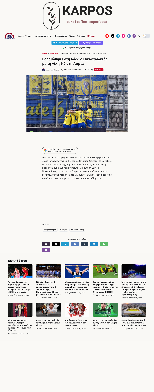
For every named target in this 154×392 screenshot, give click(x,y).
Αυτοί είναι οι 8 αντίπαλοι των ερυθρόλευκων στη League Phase (77, 322)
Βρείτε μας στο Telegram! (66, 43)
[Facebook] (129, 36)
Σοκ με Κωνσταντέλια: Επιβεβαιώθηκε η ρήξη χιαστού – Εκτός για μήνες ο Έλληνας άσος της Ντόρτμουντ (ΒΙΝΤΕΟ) (105, 287)
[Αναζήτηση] (139, 36)
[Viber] (134, 36)
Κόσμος (72, 36)
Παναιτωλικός (77, 230)
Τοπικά (28, 36)
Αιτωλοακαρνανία (43, 36)
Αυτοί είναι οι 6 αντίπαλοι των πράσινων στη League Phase (105, 322)
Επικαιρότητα (61, 36)
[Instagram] (123, 36)
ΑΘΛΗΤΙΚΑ (99, 70)
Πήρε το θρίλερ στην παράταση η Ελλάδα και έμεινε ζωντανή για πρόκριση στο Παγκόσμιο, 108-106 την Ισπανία (20, 287)
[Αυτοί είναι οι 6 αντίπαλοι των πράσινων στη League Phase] (105, 310)
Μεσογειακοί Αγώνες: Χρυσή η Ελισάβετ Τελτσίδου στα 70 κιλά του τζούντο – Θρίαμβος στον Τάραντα (20, 325)
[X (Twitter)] (56, 244)
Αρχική (21, 36)
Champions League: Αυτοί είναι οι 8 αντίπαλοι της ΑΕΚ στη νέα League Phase (134, 322)
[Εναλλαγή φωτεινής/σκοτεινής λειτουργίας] (146, 36)
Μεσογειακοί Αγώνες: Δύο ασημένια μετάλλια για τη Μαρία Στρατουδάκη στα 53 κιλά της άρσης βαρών (77, 286)
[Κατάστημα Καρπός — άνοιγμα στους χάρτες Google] (77, 15)
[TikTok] (112, 36)
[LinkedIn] (94, 244)
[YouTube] (107, 36)
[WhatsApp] (104, 244)
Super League (50, 230)
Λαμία (63, 230)
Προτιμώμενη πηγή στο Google (78, 48)
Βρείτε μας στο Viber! (92, 43)
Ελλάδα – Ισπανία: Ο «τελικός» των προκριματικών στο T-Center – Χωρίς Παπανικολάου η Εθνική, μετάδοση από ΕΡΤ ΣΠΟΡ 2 (48, 288)
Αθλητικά (91, 36)
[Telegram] (118, 36)
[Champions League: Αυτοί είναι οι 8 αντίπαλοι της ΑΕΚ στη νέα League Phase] (134, 310)
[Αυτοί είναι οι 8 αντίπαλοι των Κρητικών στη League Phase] (48, 310)
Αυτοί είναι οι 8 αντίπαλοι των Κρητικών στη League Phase (48, 322)
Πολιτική (81, 36)
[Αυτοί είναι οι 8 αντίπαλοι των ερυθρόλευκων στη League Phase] (77, 310)
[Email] (46, 244)
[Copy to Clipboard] (84, 244)
